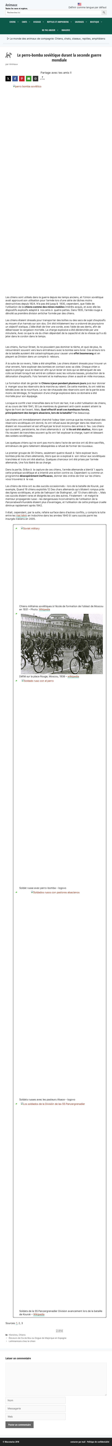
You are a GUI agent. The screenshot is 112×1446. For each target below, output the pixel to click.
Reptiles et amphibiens (58, 21)
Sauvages (79, 21)
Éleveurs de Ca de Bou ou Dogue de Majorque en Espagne (37, 1338)
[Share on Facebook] (15, 78)
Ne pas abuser (48, 30)
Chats (24, 21)
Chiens (12, 21)
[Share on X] (8, 78)
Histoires (13, 1335)
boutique (94, 21)
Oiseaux (37, 21)
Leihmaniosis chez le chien (22, 1341)
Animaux (11, 4)
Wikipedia (44, 609)
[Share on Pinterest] (22, 78)
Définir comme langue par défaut (88, 7)
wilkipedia (73, 676)
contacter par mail (77, 1441)
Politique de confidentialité (98, 1441)
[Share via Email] (28, 78)
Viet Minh (21, 515)
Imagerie (65, 30)
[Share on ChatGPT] (35, 78)
